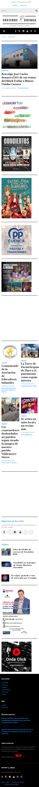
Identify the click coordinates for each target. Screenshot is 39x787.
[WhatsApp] (31, 532)
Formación (5, 692)
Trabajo (4, 687)
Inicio (4, 37)
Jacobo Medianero (26, 434)
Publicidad (23, 5)
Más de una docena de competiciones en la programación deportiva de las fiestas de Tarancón (17, 731)
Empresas (5, 70)
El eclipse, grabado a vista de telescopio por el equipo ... (24, 578)
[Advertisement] (19, 318)
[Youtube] (20, 532)
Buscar (36, 10)
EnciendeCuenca (23, 88)
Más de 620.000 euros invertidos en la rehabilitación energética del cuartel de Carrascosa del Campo (16, 720)
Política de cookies (18, 782)
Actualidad (5, 683)
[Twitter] (9, 532)
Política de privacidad (11, 784)
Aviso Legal (5, 782)
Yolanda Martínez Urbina (29, 386)
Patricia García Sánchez (9, 463)
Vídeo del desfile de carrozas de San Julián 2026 (23, 552)
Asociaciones (6, 690)
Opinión (15, 5)
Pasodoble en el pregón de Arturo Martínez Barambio (24, 565)
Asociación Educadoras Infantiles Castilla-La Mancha (9, 390)
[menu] (4, 31)
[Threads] (25, 532)
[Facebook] (4, 532)
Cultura (4, 694)
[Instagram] (14, 532)
